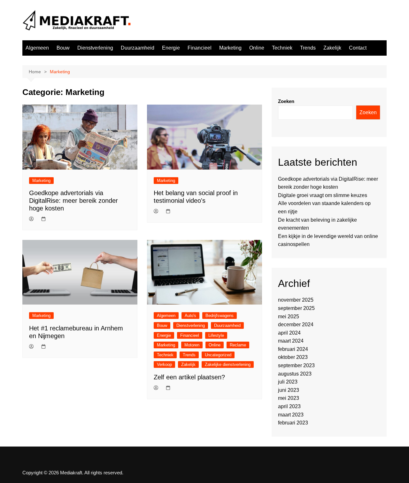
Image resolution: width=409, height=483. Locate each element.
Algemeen (37, 48)
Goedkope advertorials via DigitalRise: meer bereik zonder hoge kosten (73, 200)
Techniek (282, 48)
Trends (308, 48)
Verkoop (164, 364)
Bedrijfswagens (219, 315)
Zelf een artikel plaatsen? (189, 377)
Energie (171, 48)
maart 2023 (291, 414)
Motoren (191, 345)
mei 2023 (288, 398)
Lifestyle (216, 335)
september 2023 (296, 365)
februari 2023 (293, 422)
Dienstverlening (95, 48)
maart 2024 (291, 341)
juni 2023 (288, 390)
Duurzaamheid (137, 48)
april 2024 (289, 333)
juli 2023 (287, 381)
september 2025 (296, 308)
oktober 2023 (293, 357)
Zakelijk (332, 48)
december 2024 (295, 324)
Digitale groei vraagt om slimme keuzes (322, 195)
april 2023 (289, 406)
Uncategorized (218, 354)
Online (256, 48)
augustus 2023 (295, 373)
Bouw (63, 48)
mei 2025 (288, 316)
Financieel (200, 48)
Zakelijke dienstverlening (228, 364)
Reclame (238, 345)
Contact (358, 48)
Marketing (230, 48)
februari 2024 (293, 349)
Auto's (190, 315)
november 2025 (295, 300)
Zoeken (286, 101)
